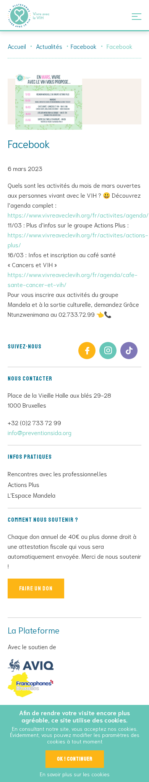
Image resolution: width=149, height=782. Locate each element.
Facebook (84, 46)
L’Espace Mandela (31, 495)
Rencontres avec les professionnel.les (57, 473)
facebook (87, 350)
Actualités (49, 46)
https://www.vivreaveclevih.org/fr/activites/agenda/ (78, 215)
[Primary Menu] (136, 16)
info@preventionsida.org (39, 432)
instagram (108, 350)
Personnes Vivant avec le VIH (38, 15)
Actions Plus (23, 484)
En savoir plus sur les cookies (75, 774)
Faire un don (36, 588)
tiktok (129, 350)
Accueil (17, 46)
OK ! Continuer (74, 759)
